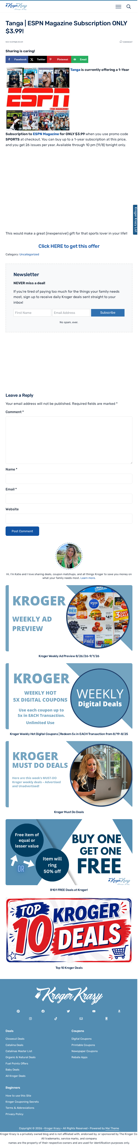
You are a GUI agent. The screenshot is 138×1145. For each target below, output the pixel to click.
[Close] (116, 527)
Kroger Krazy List (134, 219)
